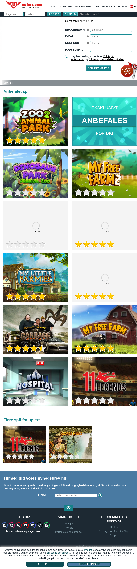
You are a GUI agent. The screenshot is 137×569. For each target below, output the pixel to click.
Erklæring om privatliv (58, 552)
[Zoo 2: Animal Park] (1, 51)
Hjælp (122, 6)
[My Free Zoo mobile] (35, 225)
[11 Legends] (104, 381)
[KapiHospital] (35, 381)
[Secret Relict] (70, 444)
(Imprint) (88, 549)
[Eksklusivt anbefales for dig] (104, 121)
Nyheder (65, 6)
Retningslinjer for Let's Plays (114, 531)
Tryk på (68, 527)
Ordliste (114, 527)
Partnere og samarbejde (68, 531)
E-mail (69, 36)
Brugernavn (75, 29)
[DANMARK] (133, 7)
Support (114, 535)
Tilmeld (70, 14)
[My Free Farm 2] (104, 173)
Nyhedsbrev (83, 6)
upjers (24, 5)
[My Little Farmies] (35, 277)
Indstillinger (89, 564)
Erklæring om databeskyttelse (106, 59)
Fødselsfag (74, 49)
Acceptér (45, 564)
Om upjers (68, 523)
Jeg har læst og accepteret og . (97, 58)
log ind (89, 21)
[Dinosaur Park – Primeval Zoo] (35, 173)
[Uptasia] (104, 225)
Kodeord (72, 43)
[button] (68, 508)
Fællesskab (104, 6)
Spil (53, 6)
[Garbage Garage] (35, 329)
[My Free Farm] (104, 329)
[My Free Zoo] (104, 277)
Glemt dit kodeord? (89, 14)
